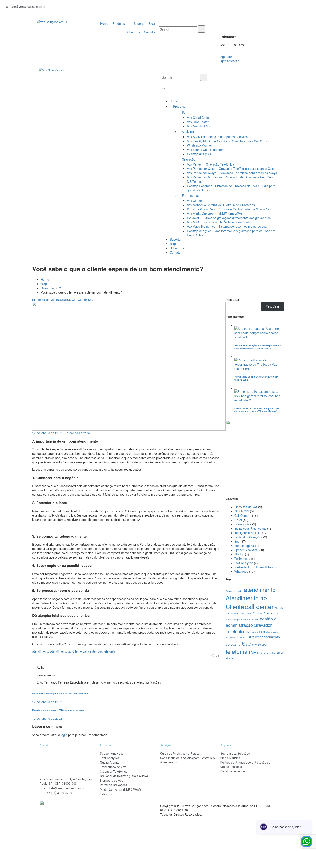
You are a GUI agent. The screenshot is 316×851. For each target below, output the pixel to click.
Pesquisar (232, 299)
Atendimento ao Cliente (66, 651)
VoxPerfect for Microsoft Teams (255, 567)
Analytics (188, 131)
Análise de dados (234, 591)
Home (174, 101)
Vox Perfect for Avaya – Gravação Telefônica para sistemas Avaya (232, 173)
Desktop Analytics (199, 154)
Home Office (242, 524)
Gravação (188, 159)
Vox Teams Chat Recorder (205, 149)
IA (183, 112)
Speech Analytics (246, 550)
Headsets (251, 632)
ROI (239, 644)
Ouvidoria (241, 637)
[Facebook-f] (166, 8)
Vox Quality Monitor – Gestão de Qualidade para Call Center (228, 141)
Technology (242, 558)
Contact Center (262, 613)
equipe (236, 619)
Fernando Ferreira (77, 433)
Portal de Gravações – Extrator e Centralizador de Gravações (229, 209)
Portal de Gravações (248, 537)
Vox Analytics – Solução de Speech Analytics (217, 137)
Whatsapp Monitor (199, 145)
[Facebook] (36, 660)
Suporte (175, 239)
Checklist (279, 608)
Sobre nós (177, 248)
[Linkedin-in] (204, 8)
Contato (175, 252)
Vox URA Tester (198, 122)
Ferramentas (190, 195)
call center (90, 651)
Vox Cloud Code (198, 117)
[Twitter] (33, 660)
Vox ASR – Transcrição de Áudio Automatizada (219, 222)
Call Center (79, 299)
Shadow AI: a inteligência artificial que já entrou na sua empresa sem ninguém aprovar (258, 347)
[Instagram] (242, 8)
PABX (250, 637)
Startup (239, 554)
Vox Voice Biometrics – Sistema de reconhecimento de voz (227, 226)
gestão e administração (251, 621)
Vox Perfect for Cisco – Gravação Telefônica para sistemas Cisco (231, 168)
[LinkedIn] (38, 660)
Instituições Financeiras (250, 528)
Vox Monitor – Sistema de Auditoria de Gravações (221, 205)
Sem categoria (244, 545)
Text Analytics (243, 563)
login (64, 735)
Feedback (246, 619)
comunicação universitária (239, 613)
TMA (252, 652)
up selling (271, 652)
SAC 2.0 (256, 644)
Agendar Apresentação (229, 58)
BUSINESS (63, 299)
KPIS (259, 632)
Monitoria (230, 637)
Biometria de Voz (52, 288)
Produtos (179, 106)
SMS (264, 644)
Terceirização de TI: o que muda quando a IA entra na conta (256, 378)
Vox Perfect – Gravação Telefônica (210, 164)
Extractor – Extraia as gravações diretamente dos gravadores (229, 218)
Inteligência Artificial (247, 533)
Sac (90, 299)
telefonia (109, 651)
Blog (173, 243)
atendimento (40, 651)
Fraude (255, 619)
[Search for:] (178, 29)
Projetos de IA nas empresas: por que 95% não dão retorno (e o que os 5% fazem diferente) (257, 410)
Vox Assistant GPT (199, 126)
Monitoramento (270, 632)
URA (280, 653)
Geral (238, 520)
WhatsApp (241, 571)
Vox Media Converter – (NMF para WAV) (214, 213)
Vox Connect (195, 200)
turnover (261, 652)
